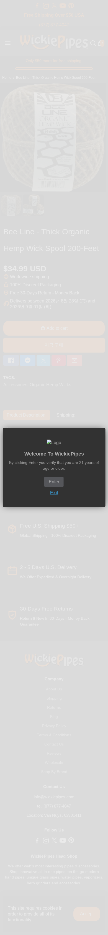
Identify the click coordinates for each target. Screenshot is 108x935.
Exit (54, 492)
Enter (54, 481)
